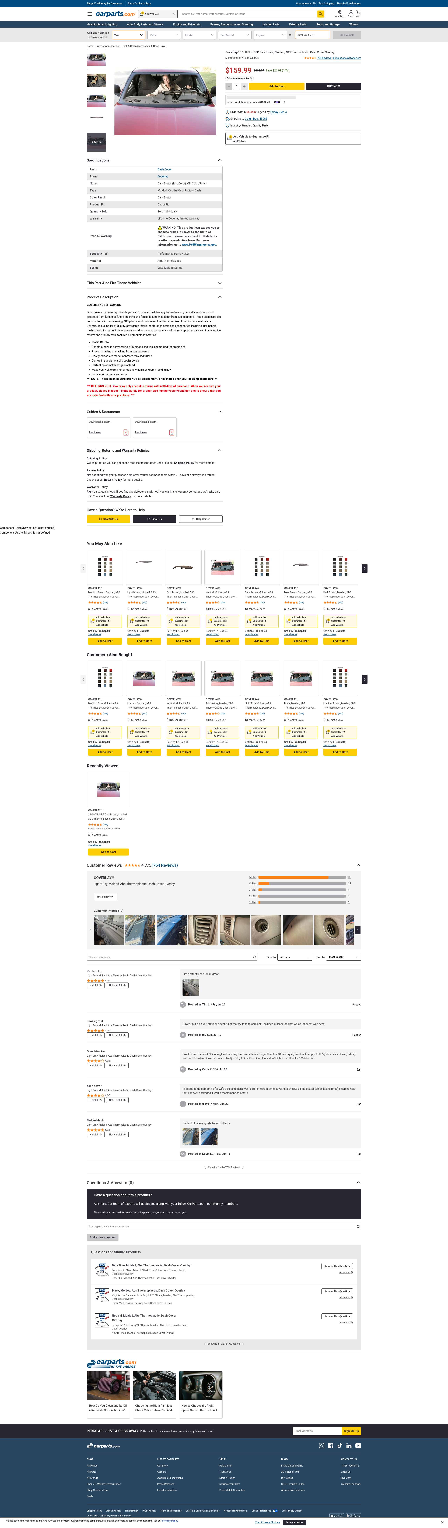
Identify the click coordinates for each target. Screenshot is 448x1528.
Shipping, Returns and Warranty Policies (118, 450)
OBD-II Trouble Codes (292, 1484)
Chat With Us (110, 519)
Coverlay (163, 176)
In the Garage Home (292, 1465)
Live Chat (346, 1478)
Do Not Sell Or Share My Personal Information (109, 1516)
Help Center (203, 519)
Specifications (98, 160)
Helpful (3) (96, 985)
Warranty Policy (120, 496)
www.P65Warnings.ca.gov (199, 244)
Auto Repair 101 (290, 1471)
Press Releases (165, 1484)
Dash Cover (165, 169)
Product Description (102, 297)
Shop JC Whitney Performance (104, 1484)
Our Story (162, 1465)
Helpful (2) (96, 1100)
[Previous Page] (205, 1167)
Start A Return (227, 1478)
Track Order (225, 1471)
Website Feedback (351, 1484)
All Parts (91, 1471)
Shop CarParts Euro (97, 1490)
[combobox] (128, 35)
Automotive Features (293, 1490)
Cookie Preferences (261, 1511)
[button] (102, 625)
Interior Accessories (108, 46)
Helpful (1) (96, 1035)
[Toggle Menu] (90, 14)
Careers (161, 1471)
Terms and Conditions (171, 1511)
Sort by (321, 957)
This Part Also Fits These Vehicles (114, 283)
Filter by (271, 957)
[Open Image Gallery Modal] (165, 101)
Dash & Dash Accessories (136, 46)
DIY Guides (287, 1478)
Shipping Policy (184, 463)
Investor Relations (167, 1490)
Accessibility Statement (235, 1511)
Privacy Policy (149, 1511)
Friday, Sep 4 (278, 112)
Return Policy (113, 479)
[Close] (442, 1522)
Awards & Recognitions (170, 1478)
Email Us (157, 519)
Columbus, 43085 (256, 118)
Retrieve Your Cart (229, 1484)
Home (90, 46)
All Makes (92, 1465)
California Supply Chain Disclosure (203, 1511)
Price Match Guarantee (232, 1490)
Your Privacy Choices (292, 1511)
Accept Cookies (294, 1522)
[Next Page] (243, 1167)
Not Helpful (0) (117, 985)
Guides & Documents (103, 412)
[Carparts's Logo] (116, 14)
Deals (90, 1496)
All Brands (92, 1478)
